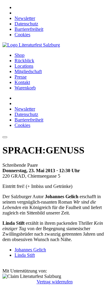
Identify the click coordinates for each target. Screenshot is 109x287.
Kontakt (22, 82)
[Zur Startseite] (31, 44)
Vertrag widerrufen (55, 281)
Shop (20, 55)
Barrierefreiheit (29, 29)
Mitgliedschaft (28, 71)
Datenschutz (26, 23)
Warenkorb (25, 87)
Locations (24, 66)
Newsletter (25, 18)
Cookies (22, 34)
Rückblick (24, 60)
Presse (21, 76)
